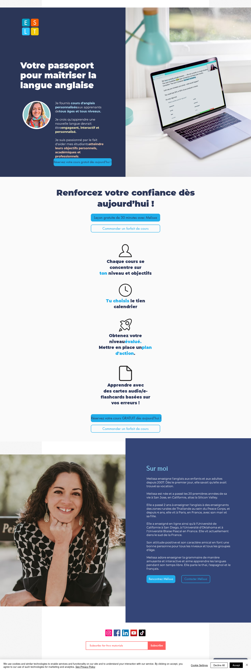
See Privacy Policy (85, 666)
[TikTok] (142, 633)
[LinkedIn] (125, 633)
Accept (236, 665)
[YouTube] (133, 633)
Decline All (219, 665)
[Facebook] (117, 633)
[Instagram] (108, 633)
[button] (125, 228)
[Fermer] (247, 665)
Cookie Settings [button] (199, 665)
